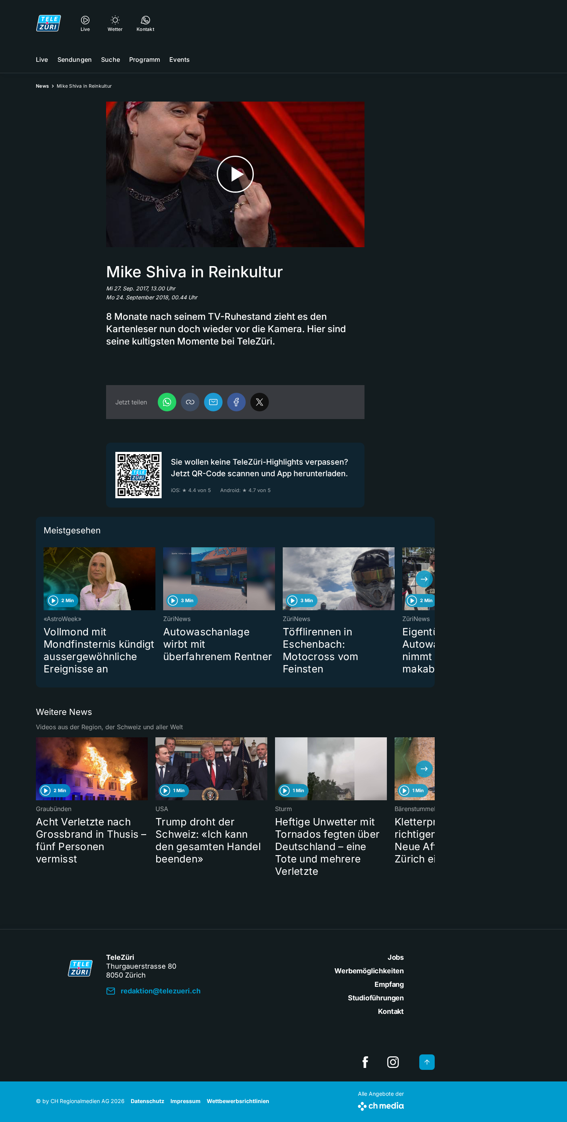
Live (42, 59)
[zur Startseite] (48, 23)
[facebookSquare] (365, 1062)
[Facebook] (236, 402)
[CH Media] (381, 1104)
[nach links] (46, 578)
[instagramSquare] (393, 1062)
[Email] (213, 402)
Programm (144, 59)
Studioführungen (376, 998)
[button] (190, 402)
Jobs (396, 957)
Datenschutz (147, 1101)
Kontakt (391, 1011)
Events (179, 59)
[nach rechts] (424, 578)
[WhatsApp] (167, 402)
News (42, 86)
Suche (110, 59)
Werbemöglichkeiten (369, 971)
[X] (259, 402)
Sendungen (74, 59)
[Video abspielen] (235, 174)
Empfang (389, 984)
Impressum (185, 1101)
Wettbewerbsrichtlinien (238, 1101)
